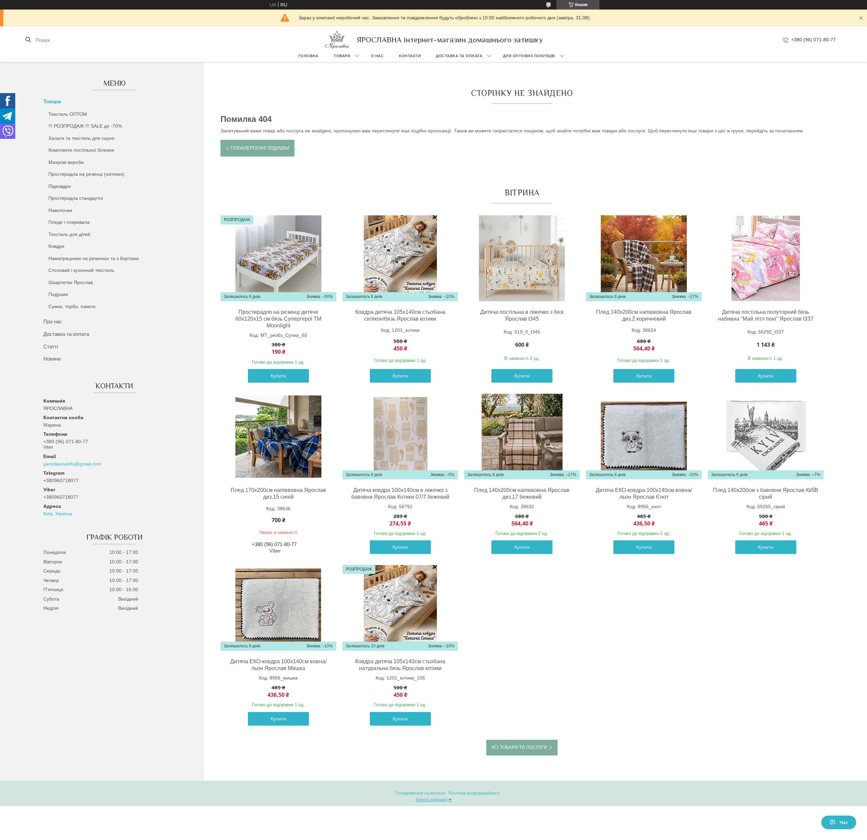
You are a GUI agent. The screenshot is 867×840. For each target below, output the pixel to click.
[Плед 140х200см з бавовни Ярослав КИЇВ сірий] (766, 436)
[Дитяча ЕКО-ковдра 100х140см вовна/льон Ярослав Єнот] (644, 436)
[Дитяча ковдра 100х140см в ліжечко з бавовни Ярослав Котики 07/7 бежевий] (400, 436)
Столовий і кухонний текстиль (81, 270)
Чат (844, 822)
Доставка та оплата (459, 56)
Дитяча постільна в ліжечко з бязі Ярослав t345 (522, 315)
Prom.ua (466, 787)
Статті (50, 346)
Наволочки (60, 210)
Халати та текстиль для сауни (81, 138)
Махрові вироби (66, 162)
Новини (52, 359)
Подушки (58, 294)
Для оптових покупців (529, 56)
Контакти (410, 56)
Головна (308, 56)
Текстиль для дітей (69, 234)
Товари (342, 56)
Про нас (52, 321)
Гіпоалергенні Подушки (260, 148)
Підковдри (59, 186)
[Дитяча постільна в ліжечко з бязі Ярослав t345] (522, 258)
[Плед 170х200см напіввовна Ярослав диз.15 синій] (278, 436)
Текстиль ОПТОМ (67, 114)
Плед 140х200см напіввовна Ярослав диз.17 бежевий (522, 493)
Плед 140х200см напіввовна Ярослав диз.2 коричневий (644, 315)
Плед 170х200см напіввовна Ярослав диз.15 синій (278, 493)
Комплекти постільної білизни (81, 150)
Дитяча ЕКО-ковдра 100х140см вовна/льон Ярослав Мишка (278, 665)
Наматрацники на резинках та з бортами (93, 258)
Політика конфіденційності (474, 793)
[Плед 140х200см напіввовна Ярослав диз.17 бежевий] (522, 436)
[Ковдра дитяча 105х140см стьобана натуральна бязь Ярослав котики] (400, 608)
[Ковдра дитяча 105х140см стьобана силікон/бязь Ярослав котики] (400, 258)
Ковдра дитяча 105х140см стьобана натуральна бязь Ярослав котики (400, 665)
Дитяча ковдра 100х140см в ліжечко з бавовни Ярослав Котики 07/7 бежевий (400, 493)
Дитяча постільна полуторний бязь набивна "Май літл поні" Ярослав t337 (765, 315)
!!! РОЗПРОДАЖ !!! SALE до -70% (85, 126)
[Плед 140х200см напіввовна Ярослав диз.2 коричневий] (644, 258)
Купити (278, 376)
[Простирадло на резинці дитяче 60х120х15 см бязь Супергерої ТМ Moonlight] (278, 258)
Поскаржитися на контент (420, 793)
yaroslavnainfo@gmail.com (72, 464)
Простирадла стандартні (75, 198)
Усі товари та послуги (519, 747)
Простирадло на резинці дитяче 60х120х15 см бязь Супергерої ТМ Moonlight (278, 318)
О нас (377, 56)
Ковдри (56, 246)
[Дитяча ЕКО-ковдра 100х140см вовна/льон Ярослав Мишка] (278, 608)
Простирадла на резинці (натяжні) (86, 174)
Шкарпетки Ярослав (70, 282)
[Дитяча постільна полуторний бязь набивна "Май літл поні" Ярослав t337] (766, 258)
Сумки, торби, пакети (72, 306)
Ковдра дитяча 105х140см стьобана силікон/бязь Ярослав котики (400, 315)
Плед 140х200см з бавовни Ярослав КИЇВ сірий (765, 493)
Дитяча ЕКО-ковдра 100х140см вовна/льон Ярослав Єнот (644, 493)
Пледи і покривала (69, 222)
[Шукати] (28, 40)
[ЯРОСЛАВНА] (337, 40)
